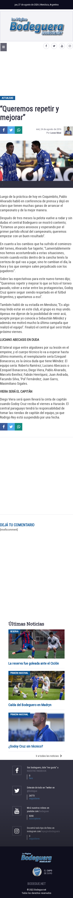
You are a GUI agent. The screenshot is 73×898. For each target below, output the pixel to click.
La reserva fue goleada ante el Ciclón (33, 663)
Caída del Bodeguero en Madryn (29, 705)
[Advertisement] (36, 73)
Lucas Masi (55, 132)
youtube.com (38, 811)
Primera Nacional (19, 673)
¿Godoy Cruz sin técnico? (26, 746)
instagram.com (43, 831)
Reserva (14, 631)
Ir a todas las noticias (47, 755)
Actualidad (7, 98)
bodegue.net (37, 884)
